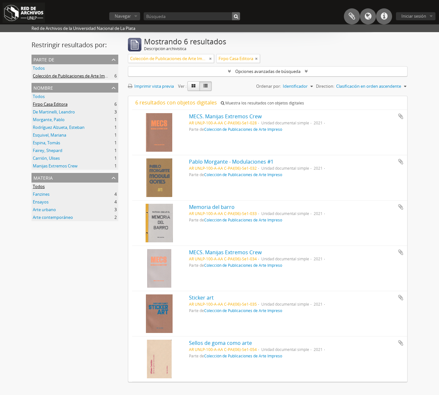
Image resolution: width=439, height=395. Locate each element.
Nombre (43, 87)
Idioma (368, 16)
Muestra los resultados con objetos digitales (264, 103)
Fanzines (41, 194)
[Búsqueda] (236, 16)
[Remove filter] (210, 58)
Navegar (123, 16)
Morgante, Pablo (49, 119)
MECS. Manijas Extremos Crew (225, 116)
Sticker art (201, 297)
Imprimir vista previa (153, 86)
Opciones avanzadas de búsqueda (267, 71)
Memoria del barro (212, 207)
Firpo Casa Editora (50, 104)
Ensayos (41, 202)
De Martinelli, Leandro (54, 112)
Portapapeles (352, 16)
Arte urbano (44, 209)
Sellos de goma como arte (220, 342)
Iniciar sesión (413, 16)
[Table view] (205, 86)
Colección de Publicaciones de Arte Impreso (74, 76)
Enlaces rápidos (384, 16)
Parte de (43, 59)
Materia (43, 177)
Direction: (325, 86)
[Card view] (193, 86)
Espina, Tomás (46, 143)
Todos (39, 68)
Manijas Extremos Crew (55, 166)
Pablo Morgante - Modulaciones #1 (231, 161)
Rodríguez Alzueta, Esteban (59, 127)
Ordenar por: (268, 86)
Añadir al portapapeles (401, 116)
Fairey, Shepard (47, 150)
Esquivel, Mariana (49, 135)
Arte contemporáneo (53, 217)
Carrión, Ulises (46, 158)
